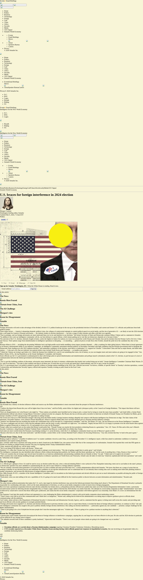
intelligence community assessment (55, 346)
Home (2, 188)
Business (12, 188)
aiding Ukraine (45, 416)
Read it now (54, 286)
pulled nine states (90, 487)
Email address (6, 289)
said (123, 427)
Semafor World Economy (8, 190)
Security (41, 188)
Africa (36, 188)
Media (46, 188)
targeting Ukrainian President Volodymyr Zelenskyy (73, 527)
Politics (6, 188)
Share (3, 219)
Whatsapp (22, 283)
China (32, 188)
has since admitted (22, 466)
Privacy (6, 48)
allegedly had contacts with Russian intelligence (90, 418)
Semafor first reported (114, 442)
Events (2, 1)
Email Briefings (11, 1)
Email (12, 283)
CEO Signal (52, 188)
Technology (19, 188)
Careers (10, 46)
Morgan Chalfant (5, 211)
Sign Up (33, 289)
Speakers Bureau (14, 45)
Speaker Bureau (13, 87)
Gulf (28, 188)
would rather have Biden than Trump (70, 429)
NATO (15, 416)
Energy (25, 188)
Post (5, 283)
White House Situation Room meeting (45, 529)
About (10, 43)
